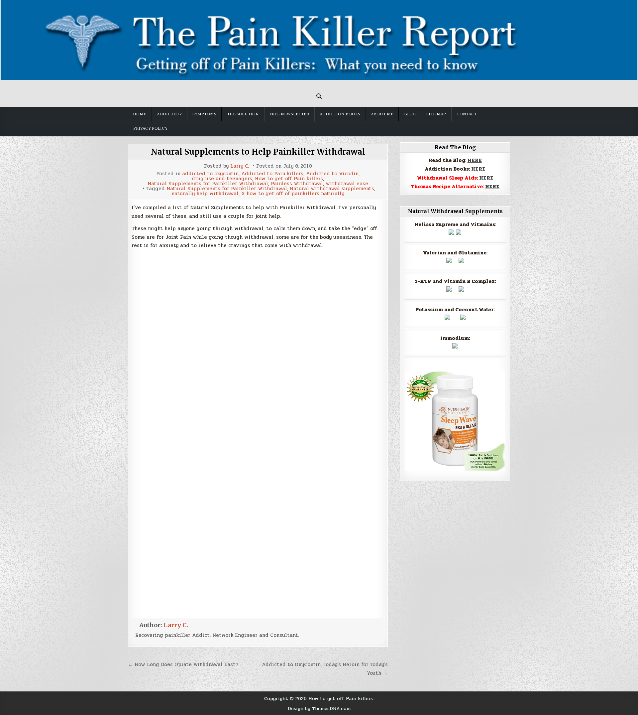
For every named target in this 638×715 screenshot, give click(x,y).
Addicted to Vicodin (332, 173)
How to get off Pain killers (289, 178)
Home (139, 114)
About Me (382, 114)
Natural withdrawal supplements (332, 188)
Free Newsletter (289, 114)
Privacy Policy (150, 128)
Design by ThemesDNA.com (319, 708)
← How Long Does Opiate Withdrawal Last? (183, 664)
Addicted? (169, 114)
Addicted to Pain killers (272, 173)
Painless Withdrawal (297, 183)
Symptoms (204, 114)
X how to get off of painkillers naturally (292, 193)
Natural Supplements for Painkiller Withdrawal (208, 183)
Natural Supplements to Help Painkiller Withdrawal (258, 152)
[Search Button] (319, 96)
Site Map (436, 114)
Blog (410, 114)
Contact (467, 114)
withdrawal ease (347, 183)
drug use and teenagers (222, 178)
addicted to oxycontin (210, 173)
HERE (475, 160)
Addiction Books (340, 114)
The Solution (243, 114)
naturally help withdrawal (205, 193)
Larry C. (239, 166)
